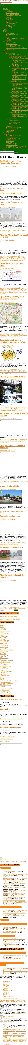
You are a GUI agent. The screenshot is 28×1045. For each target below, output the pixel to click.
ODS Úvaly (8, 410)
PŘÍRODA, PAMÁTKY (6, 542)
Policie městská (4, 655)
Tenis (1, 670)
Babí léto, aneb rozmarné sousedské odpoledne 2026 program (12, 932)
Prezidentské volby (11, 130)
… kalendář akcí (4, 690)
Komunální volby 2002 (15, 100)
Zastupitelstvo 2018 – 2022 (19, 77)
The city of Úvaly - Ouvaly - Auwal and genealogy (13, 1002)
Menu (2, 5)
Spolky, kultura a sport (12, 34)
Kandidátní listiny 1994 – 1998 (20, 110)
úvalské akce (8, 188)
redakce (13, 166)
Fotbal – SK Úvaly (5, 631)
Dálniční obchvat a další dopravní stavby (16, 48)
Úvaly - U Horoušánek (19, 608)
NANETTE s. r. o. (17, 408)
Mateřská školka (4, 641)
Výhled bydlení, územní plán (13, 15)
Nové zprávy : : (7, 981)
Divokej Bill (3, 628)
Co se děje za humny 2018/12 (12, 377)
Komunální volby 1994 (15, 108)
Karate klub (3, 637)
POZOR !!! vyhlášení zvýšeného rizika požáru (15, 890)
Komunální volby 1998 (15, 104)
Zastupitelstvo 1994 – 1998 (19, 111)
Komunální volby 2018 (15, 67)
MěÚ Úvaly (6, 868)
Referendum (9, 124)
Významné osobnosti (11, 137)
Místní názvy (9, 11)
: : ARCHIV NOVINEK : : (6, 739)
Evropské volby (10, 131)
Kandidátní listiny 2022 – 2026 (20, 58)
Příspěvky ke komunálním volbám (18, 56)
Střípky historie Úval (11, 143)
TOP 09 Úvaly (3, 672)
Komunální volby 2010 (15, 92)
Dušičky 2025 (6, 943)
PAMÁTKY (6, 133)
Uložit (1, 1044)
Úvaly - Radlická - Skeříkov (14, 259)
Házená (2, 635)
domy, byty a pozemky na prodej (8, 616)
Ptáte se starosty (4, 658)
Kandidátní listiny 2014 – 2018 (20, 83)
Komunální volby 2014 (15, 81)
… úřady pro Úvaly (5, 692)
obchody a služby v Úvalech (12, 511)
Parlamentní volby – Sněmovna (14, 127)
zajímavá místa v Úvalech (11, 544)
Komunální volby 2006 (15, 96)
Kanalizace (9, 18)
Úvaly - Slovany (8, 232)
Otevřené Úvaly (4, 651)
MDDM (2, 644)
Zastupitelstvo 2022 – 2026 (19, 65)
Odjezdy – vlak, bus (11, 42)
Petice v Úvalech (13, 120)
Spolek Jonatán (4, 664)
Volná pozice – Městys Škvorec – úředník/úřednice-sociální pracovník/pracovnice (14, 894)
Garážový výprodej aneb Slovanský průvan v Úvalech (12, 162)
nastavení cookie (5, 1000)
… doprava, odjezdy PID (6, 688)
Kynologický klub (4, 640)
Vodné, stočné (10, 19)
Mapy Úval (9, 27)
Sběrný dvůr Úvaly (5, 662)
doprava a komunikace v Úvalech (14, 256)
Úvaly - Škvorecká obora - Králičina (13, 259)
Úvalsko (2, 678)
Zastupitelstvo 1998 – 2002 (19, 107)
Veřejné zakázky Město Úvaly (14, 953)
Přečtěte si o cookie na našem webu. (13, 1021)
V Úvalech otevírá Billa (9, 486)
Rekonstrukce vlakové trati (13, 45)
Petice (7, 119)
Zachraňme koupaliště (6, 682)
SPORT (5, 995)
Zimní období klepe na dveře (10, 944)
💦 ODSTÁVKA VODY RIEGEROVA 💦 (13, 915)
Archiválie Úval (10, 141)
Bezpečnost (9, 26)
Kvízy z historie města (11, 145)
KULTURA (6, 985)
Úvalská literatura (10, 139)
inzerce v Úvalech (15, 1000)
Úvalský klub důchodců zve (10, 871)
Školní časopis (4, 668)
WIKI (4, 149)
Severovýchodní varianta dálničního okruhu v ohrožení (12, 341)
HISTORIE (6, 134)
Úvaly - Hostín (16, 188)
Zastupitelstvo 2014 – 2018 (19, 91)
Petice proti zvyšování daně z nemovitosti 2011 (16, 122)
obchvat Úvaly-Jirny (16, 370)
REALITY (5, 29)
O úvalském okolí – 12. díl (11, 193)
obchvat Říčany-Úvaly (20, 289)
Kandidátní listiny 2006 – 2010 (20, 97)
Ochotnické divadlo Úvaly (7, 650)
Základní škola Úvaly (5, 685)
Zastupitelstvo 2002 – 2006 (19, 103)
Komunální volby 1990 (15, 112)
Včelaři (2, 679)
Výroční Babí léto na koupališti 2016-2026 (14, 928)
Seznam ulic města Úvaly (12, 13)
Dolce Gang (3, 629)
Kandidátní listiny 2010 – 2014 (20, 93)
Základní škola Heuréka (6, 683)
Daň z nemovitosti (10, 23)
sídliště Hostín (17, 230)
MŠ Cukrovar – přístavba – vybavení (12, 958)
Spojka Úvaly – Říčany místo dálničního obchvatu (12, 298)
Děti (7, 36)
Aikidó (1, 625)
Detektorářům (4, 709)
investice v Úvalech (5, 335)
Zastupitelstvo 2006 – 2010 (19, 99)
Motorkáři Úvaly (4, 647)
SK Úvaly (5, 920)
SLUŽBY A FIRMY (11, 25)
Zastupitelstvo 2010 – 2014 (19, 95)
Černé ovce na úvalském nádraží (11, 719)
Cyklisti (2, 627)
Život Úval (2, 686)
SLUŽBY (2, 511)
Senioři (8, 37)
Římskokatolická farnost (6, 660)
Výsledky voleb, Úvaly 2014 (19, 87)
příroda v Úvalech (16, 542)
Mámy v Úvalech (4, 643)
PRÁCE (5, 30)
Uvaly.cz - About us (10, 1001)
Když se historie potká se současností (13, 881)
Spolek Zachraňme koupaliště (14, 924)
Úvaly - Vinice (8, 373)
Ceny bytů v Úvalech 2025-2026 (11, 699)
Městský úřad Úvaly (5, 646)
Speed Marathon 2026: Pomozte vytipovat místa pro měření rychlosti (14, 939)
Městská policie (8, 936)
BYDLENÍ (5, 9)
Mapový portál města (11, 22)
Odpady (8, 21)
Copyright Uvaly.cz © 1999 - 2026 (9, 998)
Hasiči (1, 632)
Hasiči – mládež (4, 633)
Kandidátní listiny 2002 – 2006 (20, 102)
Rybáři (2, 659)
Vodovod (8, 17)
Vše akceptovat (10, 1016)
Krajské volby (9, 126)
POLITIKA (5, 52)
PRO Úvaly (3, 656)
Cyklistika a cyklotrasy (12, 44)
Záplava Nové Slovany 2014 (11, 547)
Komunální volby (10, 53)
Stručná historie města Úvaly (13, 135)
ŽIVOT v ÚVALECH (5, 407)
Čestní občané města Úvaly (13, 138)
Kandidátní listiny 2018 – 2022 (20, 68)
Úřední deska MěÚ (5, 675)
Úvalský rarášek (4, 676)
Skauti (1, 663)
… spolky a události (5, 691)
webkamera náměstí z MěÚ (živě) (9, 681)
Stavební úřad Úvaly (5, 666)
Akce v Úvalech (10, 33)
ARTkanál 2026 (7, 927)
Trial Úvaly (3, 674)
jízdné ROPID (3, 859)
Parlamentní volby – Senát (13, 128)
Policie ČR (3, 654)
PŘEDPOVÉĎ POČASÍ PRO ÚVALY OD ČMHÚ (13, 861)
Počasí (2, 652)
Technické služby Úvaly (6, 671)
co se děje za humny (15, 407)
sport (13, 410)
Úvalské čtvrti (9, 10)
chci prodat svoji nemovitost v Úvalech (10, 619)
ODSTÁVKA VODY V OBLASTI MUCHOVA (14, 887)
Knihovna (2, 639)
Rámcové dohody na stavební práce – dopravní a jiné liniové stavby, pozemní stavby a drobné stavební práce (15, 972)
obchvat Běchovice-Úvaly (6, 257)
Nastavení (3, 1016)
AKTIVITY (5, 31)
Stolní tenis (3, 667)
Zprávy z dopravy (10, 49)
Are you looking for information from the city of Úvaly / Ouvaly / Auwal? (16, 147)
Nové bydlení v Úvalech (12, 14)
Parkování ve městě (11, 46)
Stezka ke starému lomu (10, 516)
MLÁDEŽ (5, 986)
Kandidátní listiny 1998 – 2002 (20, 106)
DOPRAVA (6, 41)
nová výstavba (9, 230)
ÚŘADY (5, 50)
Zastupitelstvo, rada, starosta (16, 54)
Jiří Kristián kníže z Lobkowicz (10, 727)
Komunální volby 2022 (15, 57)
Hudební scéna (4, 636)
